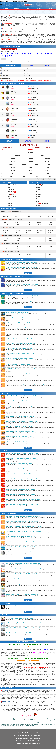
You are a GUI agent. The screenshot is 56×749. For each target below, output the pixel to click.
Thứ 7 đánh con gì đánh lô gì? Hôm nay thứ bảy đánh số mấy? (21, 589)
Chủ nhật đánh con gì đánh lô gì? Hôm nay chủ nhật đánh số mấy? (22, 594)
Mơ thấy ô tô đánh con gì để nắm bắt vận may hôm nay (19, 618)
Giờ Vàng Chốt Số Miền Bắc (8, 513)
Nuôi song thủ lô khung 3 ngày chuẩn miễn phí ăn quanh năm (21, 421)
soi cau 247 (12, 719)
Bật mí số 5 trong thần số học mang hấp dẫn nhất (18, 605)
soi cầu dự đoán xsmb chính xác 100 (36, 667)
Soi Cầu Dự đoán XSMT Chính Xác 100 (12, 276)
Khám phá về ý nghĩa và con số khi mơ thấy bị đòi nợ (19, 632)
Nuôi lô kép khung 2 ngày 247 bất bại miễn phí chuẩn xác (20, 411)
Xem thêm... (28, 273)
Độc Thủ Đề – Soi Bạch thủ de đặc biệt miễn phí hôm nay (20, 373)
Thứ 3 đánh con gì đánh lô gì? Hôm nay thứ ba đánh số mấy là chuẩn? (23, 568)
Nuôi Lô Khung (5, 393)
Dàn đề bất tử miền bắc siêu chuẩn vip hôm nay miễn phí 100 (21, 368)
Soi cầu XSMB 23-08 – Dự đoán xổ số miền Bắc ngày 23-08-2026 (21, 267)
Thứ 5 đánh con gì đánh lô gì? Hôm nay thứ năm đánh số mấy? (21, 578)
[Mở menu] (1, 4)
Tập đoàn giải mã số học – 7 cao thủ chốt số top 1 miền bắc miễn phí (23, 546)
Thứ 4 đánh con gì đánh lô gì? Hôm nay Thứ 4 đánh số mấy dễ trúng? (23, 573)
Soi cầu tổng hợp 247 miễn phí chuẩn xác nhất (17, 312)
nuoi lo (8, 722)
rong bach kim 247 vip (23, 746)
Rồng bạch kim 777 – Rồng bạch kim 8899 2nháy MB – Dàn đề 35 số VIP (23, 526)
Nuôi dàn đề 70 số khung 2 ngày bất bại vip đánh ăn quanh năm (22, 504)
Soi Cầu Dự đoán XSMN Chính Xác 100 (12, 293)
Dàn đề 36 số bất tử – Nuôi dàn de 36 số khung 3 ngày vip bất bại (22, 484)
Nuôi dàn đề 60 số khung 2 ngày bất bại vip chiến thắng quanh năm (23, 499)
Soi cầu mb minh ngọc (32, 746)
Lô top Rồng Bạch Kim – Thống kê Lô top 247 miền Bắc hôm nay (22, 521)
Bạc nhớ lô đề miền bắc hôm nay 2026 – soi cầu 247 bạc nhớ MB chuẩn (23, 531)
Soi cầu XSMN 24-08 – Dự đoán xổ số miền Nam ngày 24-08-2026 (22, 295)
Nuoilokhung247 (15, 746)
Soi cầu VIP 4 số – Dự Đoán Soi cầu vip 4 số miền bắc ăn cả (20, 343)
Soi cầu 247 (37, 746)
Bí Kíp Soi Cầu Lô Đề (7, 603)
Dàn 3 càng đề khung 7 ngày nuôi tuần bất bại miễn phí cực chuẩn (22, 453)
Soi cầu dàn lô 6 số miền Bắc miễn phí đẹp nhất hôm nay (20, 348)
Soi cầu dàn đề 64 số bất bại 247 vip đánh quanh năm (19, 364)
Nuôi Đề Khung (5, 451)
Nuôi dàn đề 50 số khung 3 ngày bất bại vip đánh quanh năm (21, 494)
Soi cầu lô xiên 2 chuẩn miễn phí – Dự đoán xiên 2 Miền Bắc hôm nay (23, 333)
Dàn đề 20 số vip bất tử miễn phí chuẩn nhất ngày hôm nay (20, 353)
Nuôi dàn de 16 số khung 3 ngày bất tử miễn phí (18, 468)
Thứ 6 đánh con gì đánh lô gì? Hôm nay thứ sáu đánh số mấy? (21, 584)
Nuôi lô (39, 8)
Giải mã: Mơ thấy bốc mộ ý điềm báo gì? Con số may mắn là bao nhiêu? (23, 627)
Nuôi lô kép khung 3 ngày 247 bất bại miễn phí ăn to (19, 426)
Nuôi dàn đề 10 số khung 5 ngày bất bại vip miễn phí (19, 463)
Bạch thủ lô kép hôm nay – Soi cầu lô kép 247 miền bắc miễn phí (22, 328)
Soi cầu (28, 8)
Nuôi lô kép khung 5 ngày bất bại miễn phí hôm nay (18, 441)
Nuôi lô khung (28, 746)
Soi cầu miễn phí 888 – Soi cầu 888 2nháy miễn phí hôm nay (20, 536)
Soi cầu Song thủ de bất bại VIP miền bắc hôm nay (18, 379)
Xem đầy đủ (3, 58)
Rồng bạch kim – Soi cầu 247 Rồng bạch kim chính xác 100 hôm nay (23, 516)
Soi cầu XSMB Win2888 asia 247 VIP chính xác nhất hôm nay (21, 551)
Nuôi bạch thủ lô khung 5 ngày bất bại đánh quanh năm (20, 431)
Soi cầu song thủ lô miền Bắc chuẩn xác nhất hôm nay (19, 322)
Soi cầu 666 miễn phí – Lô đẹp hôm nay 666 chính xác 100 (20, 541)
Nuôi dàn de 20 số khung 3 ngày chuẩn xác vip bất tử (19, 473)
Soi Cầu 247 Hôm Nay (7, 310)
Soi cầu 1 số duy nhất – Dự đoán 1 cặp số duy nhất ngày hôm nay (22, 317)
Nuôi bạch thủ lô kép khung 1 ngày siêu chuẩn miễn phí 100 (21, 395)
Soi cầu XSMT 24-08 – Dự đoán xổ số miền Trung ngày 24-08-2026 (22, 279)
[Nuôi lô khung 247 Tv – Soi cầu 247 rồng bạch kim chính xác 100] (28, 4)
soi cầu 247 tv (19, 746)
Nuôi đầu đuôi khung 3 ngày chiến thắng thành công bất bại (21, 458)
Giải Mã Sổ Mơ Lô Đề (7, 615)
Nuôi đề (50, 8)
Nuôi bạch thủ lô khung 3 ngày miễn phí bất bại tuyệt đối (20, 416)
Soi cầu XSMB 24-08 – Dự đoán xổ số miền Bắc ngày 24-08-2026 (21, 262)
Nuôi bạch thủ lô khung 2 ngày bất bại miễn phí (17, 400)
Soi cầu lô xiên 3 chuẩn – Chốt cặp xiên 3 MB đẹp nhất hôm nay (21, 338)
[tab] (10, 65)
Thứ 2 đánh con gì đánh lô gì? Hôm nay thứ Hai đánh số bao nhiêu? (23, 563)
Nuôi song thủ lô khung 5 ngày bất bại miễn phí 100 (19, 436)
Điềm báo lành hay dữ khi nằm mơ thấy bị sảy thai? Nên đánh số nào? (23, 622)
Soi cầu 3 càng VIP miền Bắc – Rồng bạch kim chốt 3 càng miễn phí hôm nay (25, 384)
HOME (6, 8)
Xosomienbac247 (40, 746)
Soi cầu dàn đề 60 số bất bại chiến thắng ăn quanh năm (19, 358)
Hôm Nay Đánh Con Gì (7, 561)
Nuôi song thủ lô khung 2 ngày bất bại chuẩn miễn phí (19, 406)
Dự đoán (16, 8)
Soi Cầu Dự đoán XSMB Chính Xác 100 (12, 259)
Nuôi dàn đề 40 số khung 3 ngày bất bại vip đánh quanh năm (21, 489)
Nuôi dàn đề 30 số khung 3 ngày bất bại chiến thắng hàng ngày (21, 479)
